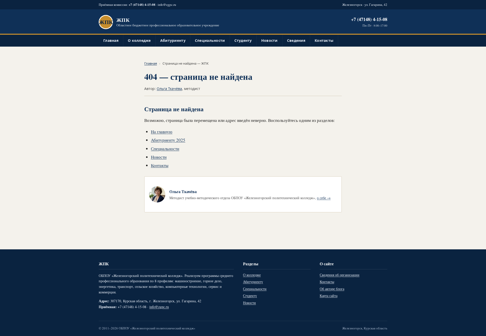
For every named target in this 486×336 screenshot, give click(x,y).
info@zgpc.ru (167, 4)
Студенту (243, 40)
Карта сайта (328, 295)
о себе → (324, 197)
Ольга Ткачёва (169, 88)
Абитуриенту (173, 40)
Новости (269, 40)
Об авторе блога (332, 288)
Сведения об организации (339, 274)
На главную (161, 132)
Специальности (210, 40)
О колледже (139, 40)
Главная (110, 40)
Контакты (324, 40)
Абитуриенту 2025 (168, 140)
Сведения (296, 40)
